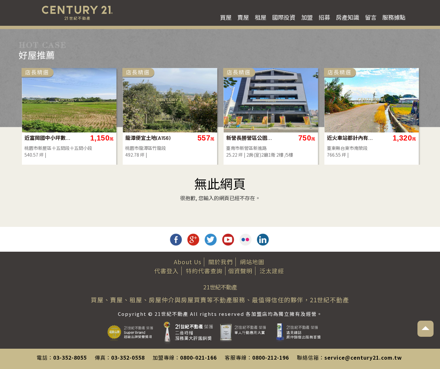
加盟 (307, 17)
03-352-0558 (128, 357)
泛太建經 (272, 271)
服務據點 (394, 17)
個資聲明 (240, 271)
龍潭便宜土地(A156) (147, 138)
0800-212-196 (270, 357)
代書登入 (166, 271)
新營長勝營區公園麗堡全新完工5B (249, 138)
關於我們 (220, 261)
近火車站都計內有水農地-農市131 (350, 138)
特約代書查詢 (204, 271)
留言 (371, 17)
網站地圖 (252, 261)
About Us (187, 261)
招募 (324, 17)
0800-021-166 (198, 357)
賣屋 (243, 17)
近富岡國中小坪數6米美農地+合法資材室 (47, 138)
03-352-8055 (70, 357)
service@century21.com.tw (363, 357)
